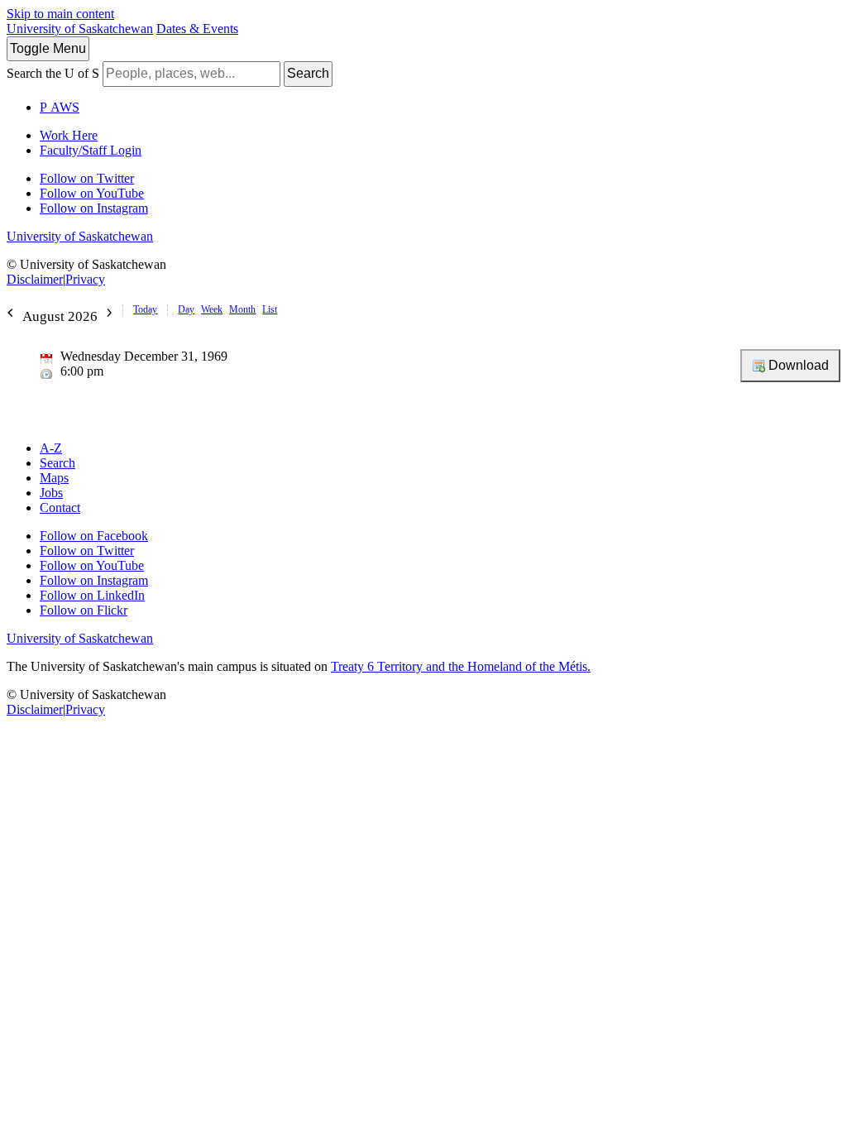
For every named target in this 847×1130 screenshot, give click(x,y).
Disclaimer (35, 279)
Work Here (69, 135)
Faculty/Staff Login (90, 150)
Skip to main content (60, 14)
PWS (59, 107)
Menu (48, 48)
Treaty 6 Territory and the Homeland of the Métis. (461, 666)
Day (186, 309)
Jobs (51, 493)
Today (145, 309)
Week (212, 309)
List (269, 309)
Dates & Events (197, 29)
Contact (60, 507)
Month (242, 309)
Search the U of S (53, 73)
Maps (54, 478)
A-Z (51, 448)
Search (308, 73)
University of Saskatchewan (80, 29)
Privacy (85, 279)
